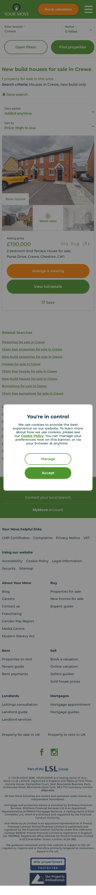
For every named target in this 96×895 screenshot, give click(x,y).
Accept (48, 473)
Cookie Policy (32, 436)
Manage (48, 459)
